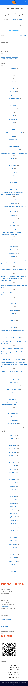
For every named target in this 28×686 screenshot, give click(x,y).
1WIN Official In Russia (13, 99)
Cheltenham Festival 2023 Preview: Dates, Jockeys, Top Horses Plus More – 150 (12, 193)
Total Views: (12, 677)
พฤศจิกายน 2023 (13, 479)
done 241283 (13, 212)
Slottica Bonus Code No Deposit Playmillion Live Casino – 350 (14, 342)
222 (13, 116)
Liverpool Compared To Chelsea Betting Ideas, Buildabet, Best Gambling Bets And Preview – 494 (13, 262)
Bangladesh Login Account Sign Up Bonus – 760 (14, 153)
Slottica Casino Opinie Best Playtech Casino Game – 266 (13, 353)
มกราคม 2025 (12, 436)
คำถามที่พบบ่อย (5, 623)
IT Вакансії (13, 250)
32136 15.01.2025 (13, 119)
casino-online (13, 189)
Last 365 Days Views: (12, 675)
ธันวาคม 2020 (13, 564)
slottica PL (15, 58)
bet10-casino (12, 165)
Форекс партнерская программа (13, 427)
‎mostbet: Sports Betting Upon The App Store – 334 (13, 294)
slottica (3, 58)
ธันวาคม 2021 (13, 541)
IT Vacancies (13, 246)
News (12, 307)
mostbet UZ (19, 56)
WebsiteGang (17, 684)
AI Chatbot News (13, 139)
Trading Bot (13, 396)
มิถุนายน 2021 (13, 558)
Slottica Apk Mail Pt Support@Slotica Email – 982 (13, 331)
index (13, 243)
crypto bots (13, 200)
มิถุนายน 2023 (13, 496)
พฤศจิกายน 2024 (12, 442)
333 (13, 122)
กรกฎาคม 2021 (13, 554)
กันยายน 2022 (13, 524)
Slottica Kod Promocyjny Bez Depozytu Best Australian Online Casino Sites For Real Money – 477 (14, 364)
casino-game (13, 182)
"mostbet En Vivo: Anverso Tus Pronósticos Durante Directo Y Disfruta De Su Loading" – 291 (14, 72)
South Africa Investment (13, 389)
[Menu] (2, 2)
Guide (13, 239)
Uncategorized (13, 399)
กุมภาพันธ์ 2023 (13, 510)
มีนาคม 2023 (13, 507)
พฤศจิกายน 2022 (13, 517)
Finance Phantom (13, 219)
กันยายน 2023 (13, 486)
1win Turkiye (13, 102)
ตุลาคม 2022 (13, 520)
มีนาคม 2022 (13, 530)
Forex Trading (13, 225)
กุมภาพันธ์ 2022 (13, 534)
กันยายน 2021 (13, 547)
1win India (13, 95)
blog (13, 169)
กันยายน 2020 (13, 571)
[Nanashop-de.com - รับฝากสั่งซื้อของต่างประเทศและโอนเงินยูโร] (14, 2)
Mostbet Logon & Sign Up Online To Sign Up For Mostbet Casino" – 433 (13, 270)
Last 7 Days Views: (12, 670)
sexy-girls (13, 327)
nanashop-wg (21, 19)
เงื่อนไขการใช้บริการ (6, 619)
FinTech (13, 222)
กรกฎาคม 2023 (13, 493)
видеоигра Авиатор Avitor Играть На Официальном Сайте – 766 (11, 404)
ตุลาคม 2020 (13, 568)
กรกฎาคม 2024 (13, 455)
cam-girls (13, 175)
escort (13, 215)
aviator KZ (8, 56)
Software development (13, 386)
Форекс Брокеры (13, 420)
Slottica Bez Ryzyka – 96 (13, 338)
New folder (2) (13, 300)
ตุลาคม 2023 (13, 483)
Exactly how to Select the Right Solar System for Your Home (14, 15)
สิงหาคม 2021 (13, 551)
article (14, 12)
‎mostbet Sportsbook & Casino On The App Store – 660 (14, 286)
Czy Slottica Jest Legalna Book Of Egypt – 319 (14, 206)
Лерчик (13, 410)
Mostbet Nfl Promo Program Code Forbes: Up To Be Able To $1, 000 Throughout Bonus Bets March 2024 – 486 (13, 278)
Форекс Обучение (13, 423)
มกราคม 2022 (13, 537)
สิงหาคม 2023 (13, 490)
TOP (13, 392)
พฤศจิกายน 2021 (13, 544)
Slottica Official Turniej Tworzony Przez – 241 (13, 379)
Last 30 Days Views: (12, 672)
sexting (13, 324)
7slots (13, 136)
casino (13, 179)
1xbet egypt (13, 105)
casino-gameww (13, 186)
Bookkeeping (13, 172)
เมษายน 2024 (13, 466)
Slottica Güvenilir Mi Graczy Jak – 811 (13, 359)
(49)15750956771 (5, 597)
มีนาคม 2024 (13, 469)
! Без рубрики (13, 68)
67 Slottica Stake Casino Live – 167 (13, 133)
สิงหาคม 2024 (12, 452)
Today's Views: (13, 665)
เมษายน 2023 (13, 503)
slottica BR (8, 58)
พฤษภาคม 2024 (13, 462)
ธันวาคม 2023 (13, 476)
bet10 (12, 158)
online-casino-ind (13, 310)
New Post (13, 303)
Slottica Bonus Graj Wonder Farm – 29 (13, 348)
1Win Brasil (13, 88)
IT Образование (13, 253)
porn (13, 313)
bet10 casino (13, 162)
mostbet (14, 56)
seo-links (12, 320)
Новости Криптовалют (13, 413)
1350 (13, 81)
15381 (13, 85)
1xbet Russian (13, 109)
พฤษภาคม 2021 (13, 561)
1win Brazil (13, 92)
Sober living (13, 382)
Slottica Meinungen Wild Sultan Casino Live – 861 (13, 372)
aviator (3, 56)
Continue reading (14, 30)
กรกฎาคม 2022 (13, 527)
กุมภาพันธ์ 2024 (13, 472)
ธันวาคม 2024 (12, 438)
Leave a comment (23, 35)
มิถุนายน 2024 (13, 459)
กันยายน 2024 (12, 449)
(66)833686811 (5, 606)
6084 (13, 129)
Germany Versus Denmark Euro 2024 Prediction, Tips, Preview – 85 (11, 233)
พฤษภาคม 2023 (13, 500)
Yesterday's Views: (12, 667)
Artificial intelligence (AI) (13, 150)
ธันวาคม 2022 (13, 513)
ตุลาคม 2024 (12, 445)
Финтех (13, 417)
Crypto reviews (13, 203)
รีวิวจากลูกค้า (4, 626)
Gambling (13, 229)
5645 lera (13, 126)
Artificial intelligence (13, 146)
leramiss (13, 256)
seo (13, 317)
